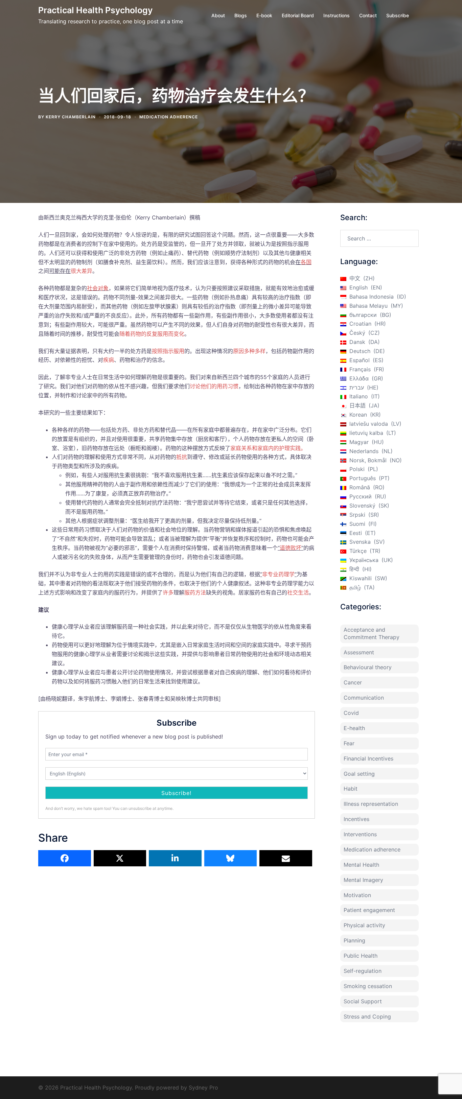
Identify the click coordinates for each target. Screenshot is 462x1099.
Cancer (353, 682)
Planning (354, 940)
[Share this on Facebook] (64, 858)
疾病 (108, 359)
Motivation (357, 895)
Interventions (360, 834)
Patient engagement (369, 910)
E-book (264, 15)
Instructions (336, 15)
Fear (349, 743)
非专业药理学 (278, 574)
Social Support (363, 1001)
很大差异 (81, 270)
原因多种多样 (249, 351)
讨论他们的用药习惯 (214, 386)
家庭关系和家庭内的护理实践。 (268, 448)
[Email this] (285, 858)
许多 (168, 592)
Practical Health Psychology (95, 10)
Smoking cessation (368, 986)
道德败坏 (290, 547)
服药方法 (195, 592)
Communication (364, 697)
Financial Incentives (368, 758)
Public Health (360, 955)
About (218, 15)
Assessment (359, 652)
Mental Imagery (363, 879)
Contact (368, 15)
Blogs (240, 15)
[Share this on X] (120, 858)
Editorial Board (298, 15)
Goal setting (359, 773)
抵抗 (181, 456)
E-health (354, 728)
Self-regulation (363, 970)
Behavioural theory (368, 667)
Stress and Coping (367, 1016)
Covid (351, 712)
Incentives (356, 819)
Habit (350, 788)
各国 (306, 262)
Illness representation (371, 803)
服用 (179, 351)
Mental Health (361, 864)
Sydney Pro (203, 1087)
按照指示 (163, 351)
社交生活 (298, 592)
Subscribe (397, 15)
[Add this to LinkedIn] (175, 858)
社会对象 (98, 288)
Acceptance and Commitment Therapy (371, 633)
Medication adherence (168, 116)
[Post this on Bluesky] (230, 858)
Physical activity (364, 925)
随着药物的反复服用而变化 (151, 333)
